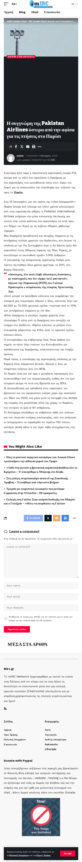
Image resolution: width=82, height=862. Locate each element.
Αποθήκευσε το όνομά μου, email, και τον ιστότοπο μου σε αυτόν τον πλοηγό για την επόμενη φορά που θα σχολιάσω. (40, 619)
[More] (39, 147)
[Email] (27, 147)
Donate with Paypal (18, 760)
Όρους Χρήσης (44, 855)
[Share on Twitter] (21, 147)
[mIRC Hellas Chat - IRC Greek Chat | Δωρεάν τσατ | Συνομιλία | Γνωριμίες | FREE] (41, 4)
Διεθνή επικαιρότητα (21, 57)
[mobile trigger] (7, 4)
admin (20, 155)
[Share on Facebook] (15, 147)
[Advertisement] (41, 89)
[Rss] (5, 709)
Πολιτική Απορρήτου (19, 855)
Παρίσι (18, 192)
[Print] (33, 147)
